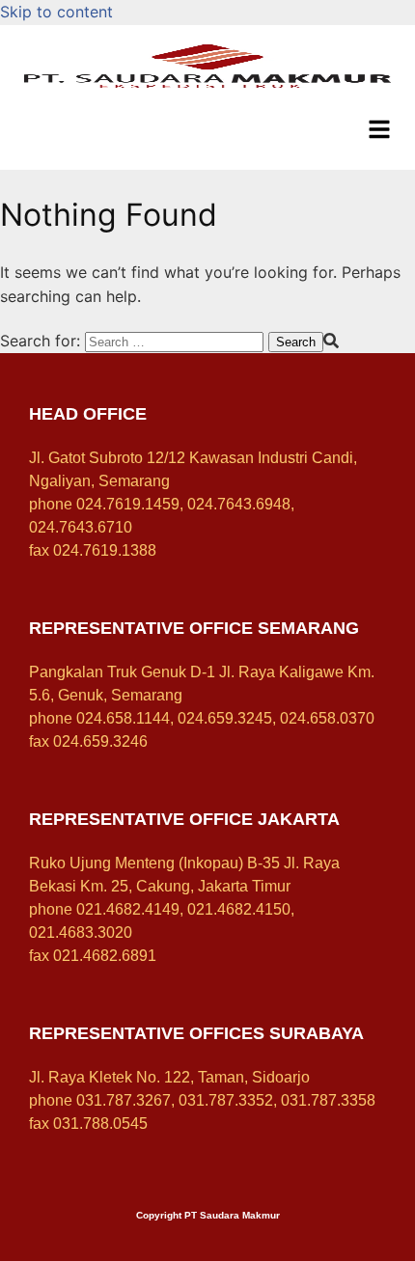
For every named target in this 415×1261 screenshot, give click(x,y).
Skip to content (56, 11)
